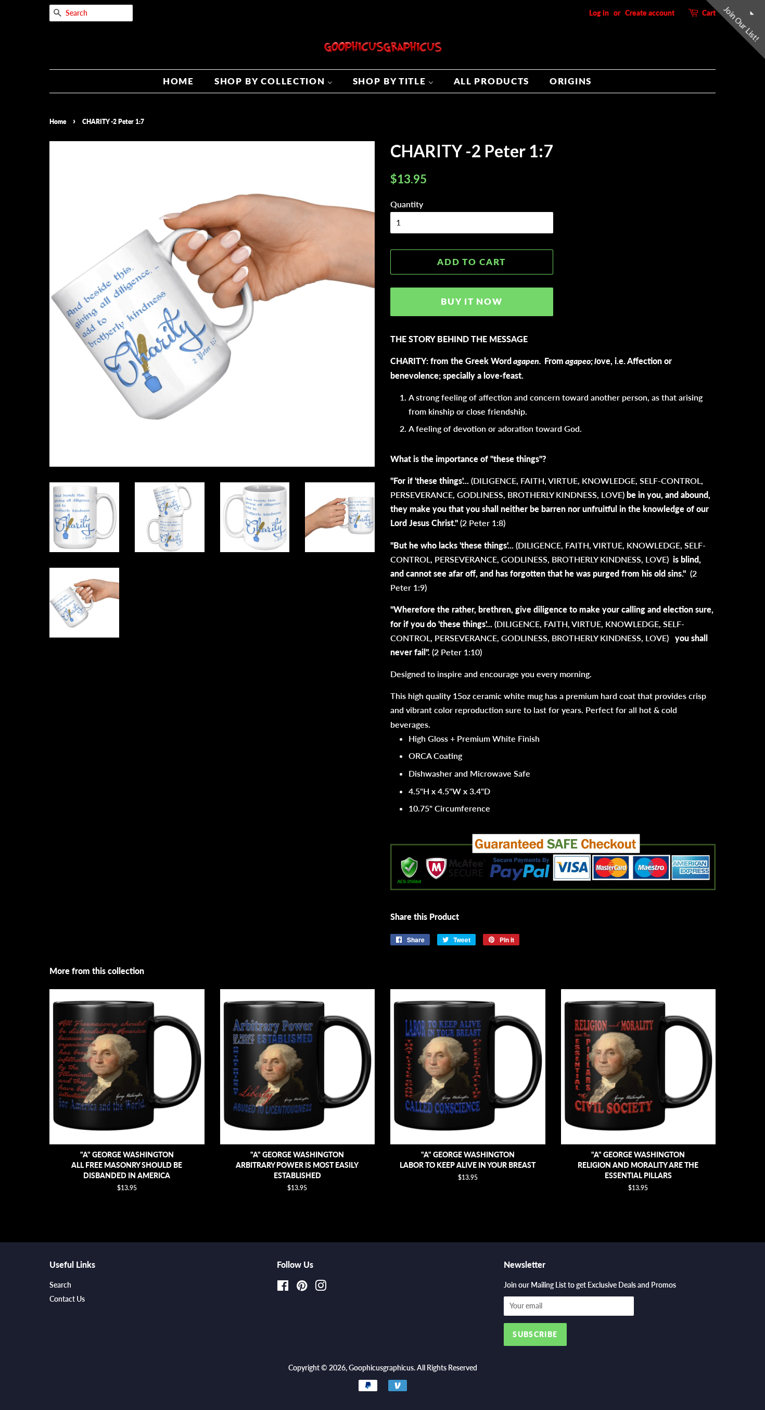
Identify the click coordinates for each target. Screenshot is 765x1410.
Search (60, 1285)
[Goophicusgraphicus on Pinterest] (302, 1287)
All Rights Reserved (447, 1368)
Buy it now (471, 301)
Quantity (406, 204)
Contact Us (67, 1299)
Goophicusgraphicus (381, 1368)
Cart (709, 12)
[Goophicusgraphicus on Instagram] (320, 1287)
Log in (599, 12)
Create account (649, 12)
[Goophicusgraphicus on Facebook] (283, 1287)
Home (57, 122)
